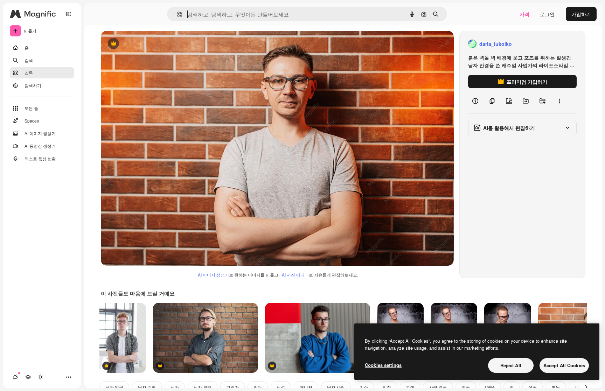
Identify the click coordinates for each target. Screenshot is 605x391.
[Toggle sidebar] (68, 14)
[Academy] (28, 377)
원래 (141, 44)
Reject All (510, 365)
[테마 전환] (40, 377)
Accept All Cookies (564, 365)
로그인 (547, 14)
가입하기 (581, 14)
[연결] (15, 377)
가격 (524, 14)
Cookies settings (383, 365)
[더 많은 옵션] (559, 101)
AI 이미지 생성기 (213, 275)
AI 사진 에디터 (295, 275)
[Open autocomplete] (177, 14)
